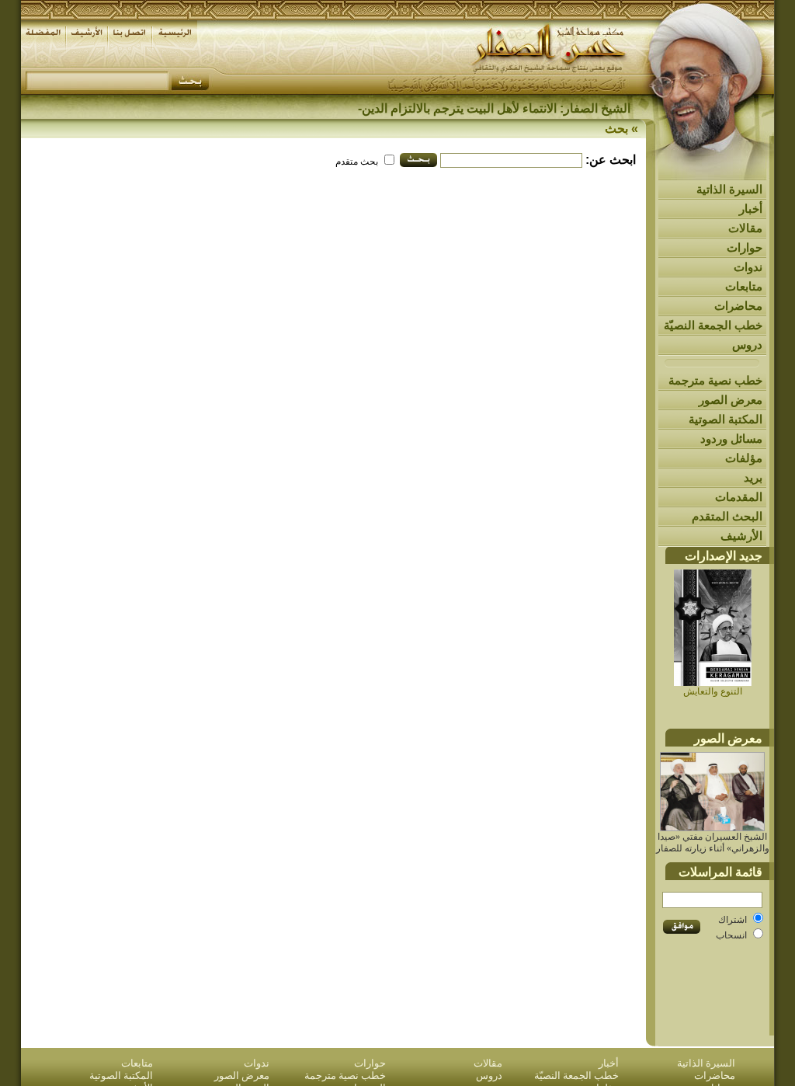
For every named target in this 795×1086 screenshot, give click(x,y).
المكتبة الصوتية (725, 419)
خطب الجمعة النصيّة (713, 325)
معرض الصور (730, 399)
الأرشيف (741, 535)
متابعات (743, 286)
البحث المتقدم (727, 516)
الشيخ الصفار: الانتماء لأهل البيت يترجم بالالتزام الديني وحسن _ (470, 108)
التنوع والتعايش (712, 691)
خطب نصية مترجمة (715, 380)
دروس (747, 344)
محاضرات (738, 305)
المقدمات (738, 496)
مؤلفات (743, 458)
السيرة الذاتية (729, 189)
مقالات (745, 228)
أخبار (750, 208)
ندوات (748, 266)
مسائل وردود (731, 438)
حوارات (744, 247)
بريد (753, 477)
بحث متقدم (356, 161)
